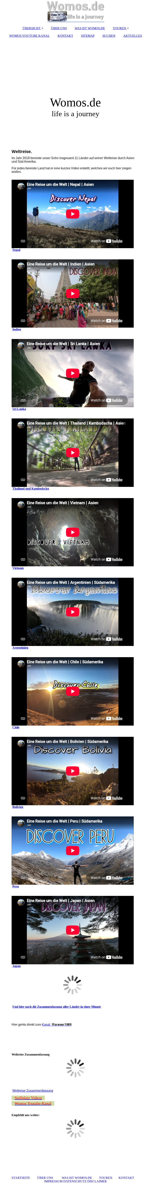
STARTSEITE (21, 1177)
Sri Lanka (19, 409)
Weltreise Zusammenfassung (32, 1090)
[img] (75, 12)
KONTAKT (65, 35)
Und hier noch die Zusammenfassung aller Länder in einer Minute (56, 1006)
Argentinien (20, 647)
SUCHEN (108, 35)
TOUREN (119, 28)
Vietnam (18, 568)
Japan (16, 966)
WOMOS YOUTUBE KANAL (29, 35)
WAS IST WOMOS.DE (90, 28)
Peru (15, 886)
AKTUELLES (132, 35)
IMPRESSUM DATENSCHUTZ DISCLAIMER (75, 1181)
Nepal (16, 249)
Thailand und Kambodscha (30, 488)
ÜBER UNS (59, 28)
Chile (15, 727)
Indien (16, 329)
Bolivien (17, 807)
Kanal (56, 1024)
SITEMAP (88, 35)
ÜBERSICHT (32, 28)
